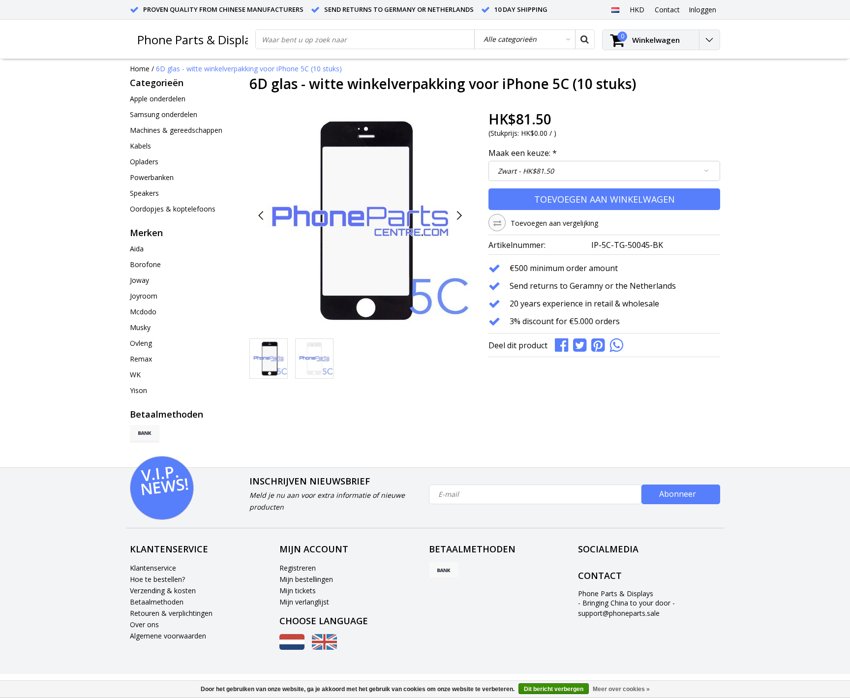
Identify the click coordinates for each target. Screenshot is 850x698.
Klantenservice (153, 568)
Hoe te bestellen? (157, 579)
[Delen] (564, 344)
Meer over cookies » (621, 689)
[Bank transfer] (144, 434)
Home (140, 68)
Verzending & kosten (163, 590)
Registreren (297, 568)
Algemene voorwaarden (168, 635)
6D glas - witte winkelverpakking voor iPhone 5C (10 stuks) (249, 68)
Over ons (144, 624)
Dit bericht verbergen (553, 689)
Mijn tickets (297, 590)
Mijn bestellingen (306, 579)
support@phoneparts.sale (619, 613)
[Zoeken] (584, 39)
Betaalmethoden (156, 602)
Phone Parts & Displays (199, 39)
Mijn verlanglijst (304, 602)
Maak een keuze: (522, 153)
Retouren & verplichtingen (171, 613)
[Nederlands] (615, 9)
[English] (324, 647)
